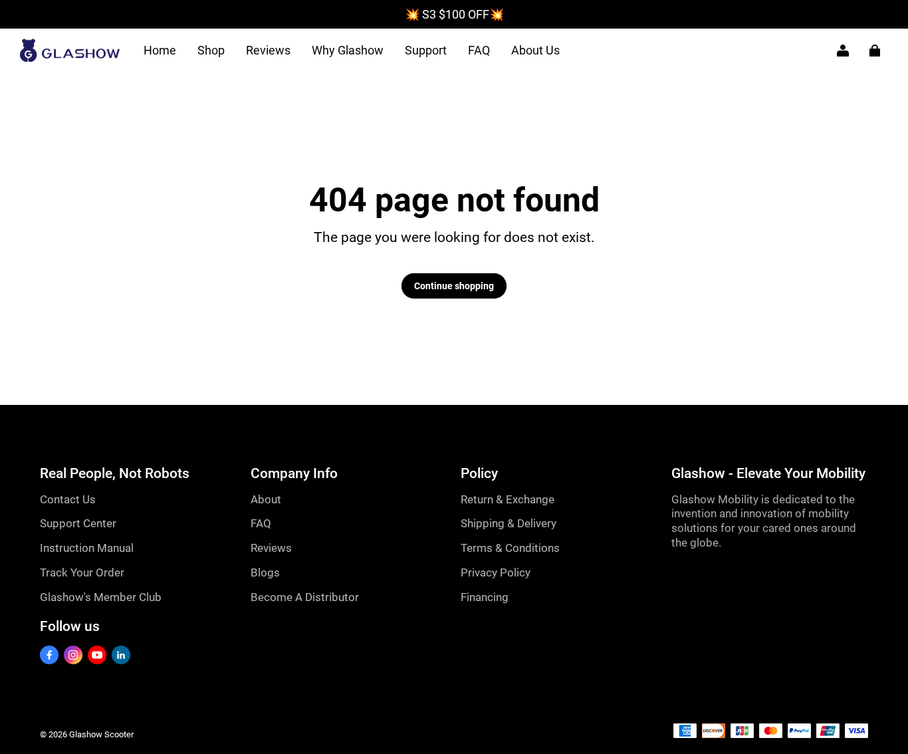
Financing (485, 597)
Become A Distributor (305, 597)
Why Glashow (348, 50)
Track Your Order (82, 572)
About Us (535, 50)
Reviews (268, 50)
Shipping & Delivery (508, 523)
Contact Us (68, 499)
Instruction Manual (87, 548)
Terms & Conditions (510, 548)
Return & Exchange (507, 499)
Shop (211, 50)
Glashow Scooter (101, 734)
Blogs (265, 572)
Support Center (78, 523)
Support (426, 50)
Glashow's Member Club (101, 597)
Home (160, 50)
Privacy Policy (495, 572)
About (266, 499)
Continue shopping (454, 286)
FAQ (479, 50)
